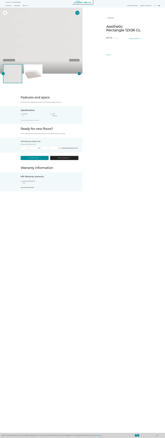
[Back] (3, 73)
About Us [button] (25, 5)
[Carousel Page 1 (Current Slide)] (12, 73)
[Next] (79, 73)
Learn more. (99, 435)
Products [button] (8, 5)
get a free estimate (33, 157)
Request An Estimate (146, 5)
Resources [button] (17, 5)
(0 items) (159, 5)
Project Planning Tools (134, 38)
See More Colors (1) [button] (74, 60)
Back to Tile (111, 17)
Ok (137, 435)
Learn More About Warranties (27, 187)
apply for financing (63, 157)
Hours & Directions (132, 5)
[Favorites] (156, 5)
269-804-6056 (17, 2)
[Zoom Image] (5, 13)
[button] (154, 5)
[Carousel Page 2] (33, 73)
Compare (108, 54)
